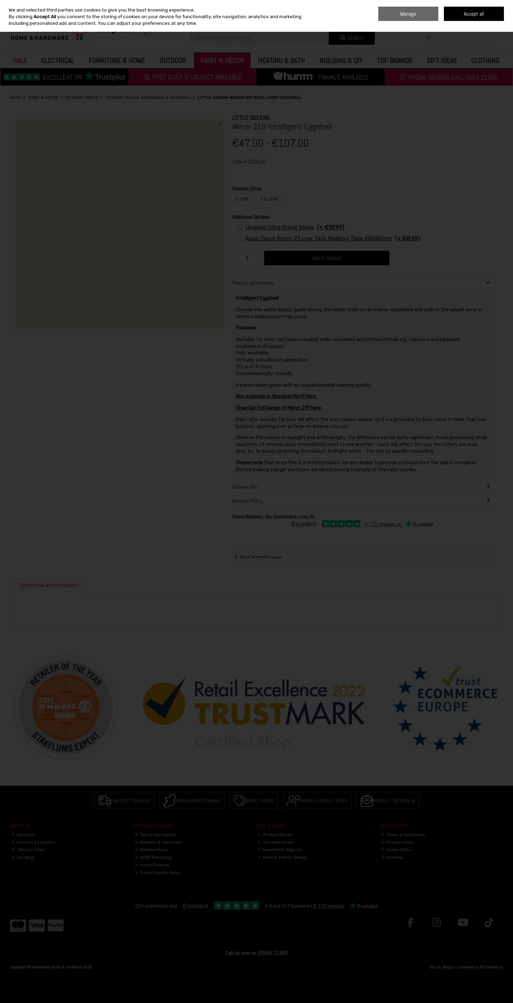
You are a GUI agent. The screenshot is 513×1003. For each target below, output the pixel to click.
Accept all (474, 13)
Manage (408, 13)
